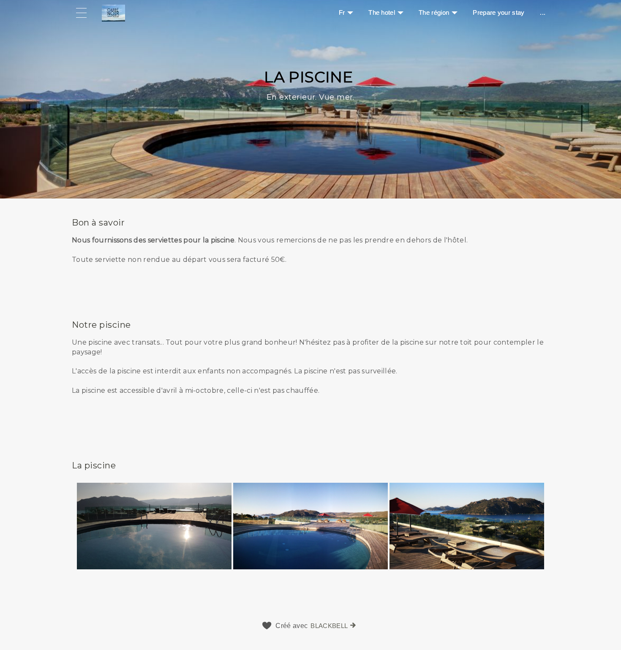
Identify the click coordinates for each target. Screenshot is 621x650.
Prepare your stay (498, 12)
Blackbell (329, 625)
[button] (310, 250)
